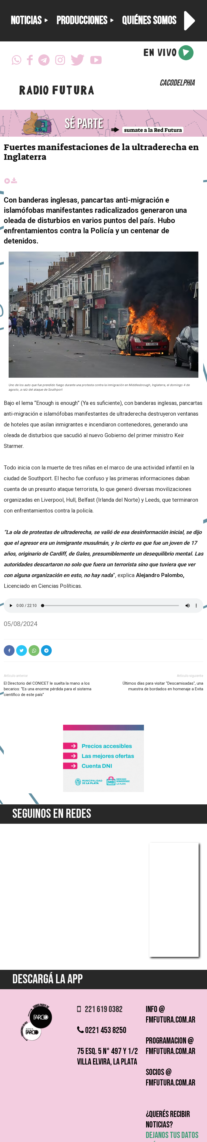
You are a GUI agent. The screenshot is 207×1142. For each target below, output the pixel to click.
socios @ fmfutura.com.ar (170, 1077)
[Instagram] (60, 61)
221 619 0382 (102, 1009)
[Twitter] (78, 61)
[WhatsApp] (16, 61)
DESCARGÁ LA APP (47, 979)
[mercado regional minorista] (103, 790)
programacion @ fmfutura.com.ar (170, 1046)
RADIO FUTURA (56, 91)
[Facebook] (30, 61)
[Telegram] (44, 61)
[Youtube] (96, 61)
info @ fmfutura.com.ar (170, 1014)
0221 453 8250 (105, 1030)
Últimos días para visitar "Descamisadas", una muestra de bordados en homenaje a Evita (163, 686)
